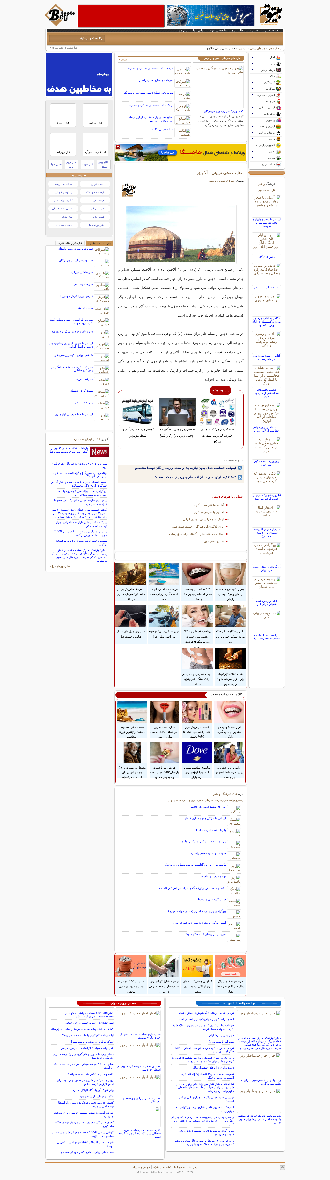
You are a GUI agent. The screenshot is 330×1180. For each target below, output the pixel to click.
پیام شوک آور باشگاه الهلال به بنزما (93, 1090)
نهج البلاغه (66, 216)
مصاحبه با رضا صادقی (266, 287)
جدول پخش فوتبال (62, 208)
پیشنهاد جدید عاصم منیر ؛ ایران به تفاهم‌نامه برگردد (261, 1082)
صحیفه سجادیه (64, 224)
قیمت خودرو (97, 183)
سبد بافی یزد (85, 307)
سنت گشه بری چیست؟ (212, 899)
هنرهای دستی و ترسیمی (252, 48)
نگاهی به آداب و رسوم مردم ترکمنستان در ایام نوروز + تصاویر (266, 322)
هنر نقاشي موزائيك (81, 272)
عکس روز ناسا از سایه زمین (97, 1096)
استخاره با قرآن (95, 152)
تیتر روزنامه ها (96, 224)
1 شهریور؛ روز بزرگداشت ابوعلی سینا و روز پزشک (195, 864)
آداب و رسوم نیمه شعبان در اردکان (266, 602)
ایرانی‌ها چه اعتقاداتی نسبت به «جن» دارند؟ (267, 636)
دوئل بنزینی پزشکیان (221, 1035)
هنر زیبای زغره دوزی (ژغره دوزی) (72, 331)
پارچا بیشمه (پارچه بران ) (211, 830)
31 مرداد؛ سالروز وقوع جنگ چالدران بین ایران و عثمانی (192, 888)
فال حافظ (95, 123)
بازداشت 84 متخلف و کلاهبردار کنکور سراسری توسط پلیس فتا (69, 449)
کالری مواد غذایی (62, 200)
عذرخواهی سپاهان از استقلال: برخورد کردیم (87, 1048)
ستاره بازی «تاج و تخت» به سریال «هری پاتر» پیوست (140, 1036)
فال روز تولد (71, 164)
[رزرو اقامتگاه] (180, 152)
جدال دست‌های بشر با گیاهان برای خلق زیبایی (196, 534)
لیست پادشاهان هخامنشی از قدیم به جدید (267, 393)
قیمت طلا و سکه (95, 192)
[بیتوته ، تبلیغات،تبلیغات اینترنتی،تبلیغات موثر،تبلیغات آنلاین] (121, 16)
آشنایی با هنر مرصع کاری (209, 512)
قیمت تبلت (98, 216)
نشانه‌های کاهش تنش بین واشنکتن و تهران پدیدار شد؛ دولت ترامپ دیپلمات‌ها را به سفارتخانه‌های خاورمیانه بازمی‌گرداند (205, 1087)
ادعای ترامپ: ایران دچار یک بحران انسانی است (206, 1019)
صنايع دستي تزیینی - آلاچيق (220, 173)
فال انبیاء (63, 123)
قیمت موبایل (97, 208)
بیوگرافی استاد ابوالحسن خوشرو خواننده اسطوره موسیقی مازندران (82, 492)
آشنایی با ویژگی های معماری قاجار (205, 818)
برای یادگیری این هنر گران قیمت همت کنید (198, 526)
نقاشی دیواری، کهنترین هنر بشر (74, 355)
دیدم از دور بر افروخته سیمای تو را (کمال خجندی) (266, 533)
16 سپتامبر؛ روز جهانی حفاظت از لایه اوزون (266, 428)
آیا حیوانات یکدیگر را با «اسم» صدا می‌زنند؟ (88, 1035)
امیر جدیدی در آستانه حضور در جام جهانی (89, 1022)
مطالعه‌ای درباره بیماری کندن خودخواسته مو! (87, 1152)
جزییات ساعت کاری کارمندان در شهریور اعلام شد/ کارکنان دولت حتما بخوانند (203, 1027)
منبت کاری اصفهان (81, 390)
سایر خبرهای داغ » (60, 566)
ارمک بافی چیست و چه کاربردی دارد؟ (151, 105)
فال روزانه (63, 152)
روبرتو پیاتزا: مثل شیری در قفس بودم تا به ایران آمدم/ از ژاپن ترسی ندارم (85, 1082)
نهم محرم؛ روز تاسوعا (212, 876)
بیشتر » (123, 59)
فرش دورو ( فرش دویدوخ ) (76, 296)
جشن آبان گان (266, 257)
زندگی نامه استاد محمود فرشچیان (266, 568)
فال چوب (87, 164)
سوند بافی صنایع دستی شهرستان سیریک (148, 92)
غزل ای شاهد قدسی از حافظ (208, 806)
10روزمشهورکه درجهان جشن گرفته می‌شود (266, 497)
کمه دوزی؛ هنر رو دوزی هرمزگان (224, 111)
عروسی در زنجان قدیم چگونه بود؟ (205, 934)
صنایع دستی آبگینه (162, 129)
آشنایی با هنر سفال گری (209, 505)
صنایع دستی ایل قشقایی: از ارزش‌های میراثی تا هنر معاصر (150, 118)
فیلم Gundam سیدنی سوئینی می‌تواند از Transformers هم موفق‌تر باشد (89, 1014)
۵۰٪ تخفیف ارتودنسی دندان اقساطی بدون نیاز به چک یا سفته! (195, 477)
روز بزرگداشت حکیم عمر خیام (266, 463)
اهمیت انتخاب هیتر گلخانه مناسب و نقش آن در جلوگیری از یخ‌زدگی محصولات (79, 483)
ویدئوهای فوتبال (63, 192)
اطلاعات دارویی (63, 183)
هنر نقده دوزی (84, 379)
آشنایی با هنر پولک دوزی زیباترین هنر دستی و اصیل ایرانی (71, 345)
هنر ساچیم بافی (83, 284)
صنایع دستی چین (214, 541)
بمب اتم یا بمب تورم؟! (221, 1041)
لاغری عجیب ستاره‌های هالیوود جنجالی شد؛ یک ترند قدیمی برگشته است (140, 1133)
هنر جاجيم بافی (83, 402)
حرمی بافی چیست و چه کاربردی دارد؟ (150, 68)
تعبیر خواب (55, 164)
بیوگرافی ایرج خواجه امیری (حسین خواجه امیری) (197, 911)
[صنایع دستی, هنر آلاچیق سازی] (181, 234)
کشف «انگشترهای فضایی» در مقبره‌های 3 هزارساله (82, 1029)
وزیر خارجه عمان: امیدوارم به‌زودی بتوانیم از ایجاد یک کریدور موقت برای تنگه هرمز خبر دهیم (202, 1059)
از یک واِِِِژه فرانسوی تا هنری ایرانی (203, 519)
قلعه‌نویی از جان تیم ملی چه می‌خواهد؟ (91, 1074)
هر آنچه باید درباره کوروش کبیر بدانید (204, 841)
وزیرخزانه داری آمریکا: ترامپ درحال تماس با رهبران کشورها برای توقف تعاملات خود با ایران (203, 1142)
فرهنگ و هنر (275, 48)
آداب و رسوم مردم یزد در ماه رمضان (266, 357)
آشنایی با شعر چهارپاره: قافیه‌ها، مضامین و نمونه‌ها (266, 223)
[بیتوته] (60, 25)
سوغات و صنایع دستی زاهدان (155, 80)
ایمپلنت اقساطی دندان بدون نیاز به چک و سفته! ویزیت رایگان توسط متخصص (185, 468)
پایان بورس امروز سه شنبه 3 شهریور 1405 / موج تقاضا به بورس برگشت (80, 533)
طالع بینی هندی (103, 164)
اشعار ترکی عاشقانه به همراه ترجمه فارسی (199, 922)
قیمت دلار (99, 200)
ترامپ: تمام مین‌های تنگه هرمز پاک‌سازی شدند (206, 1013)
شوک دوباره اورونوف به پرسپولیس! (92, 1041)
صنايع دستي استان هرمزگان (76, 260)
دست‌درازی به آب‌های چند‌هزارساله (213, 1067)
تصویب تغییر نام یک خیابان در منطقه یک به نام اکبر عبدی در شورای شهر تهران (259, 1119)
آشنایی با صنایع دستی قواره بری (74, 414)
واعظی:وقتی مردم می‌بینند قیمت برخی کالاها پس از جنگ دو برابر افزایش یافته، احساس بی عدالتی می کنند (203, 1120)
